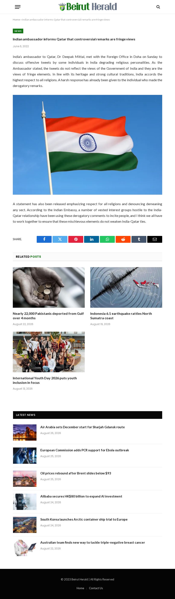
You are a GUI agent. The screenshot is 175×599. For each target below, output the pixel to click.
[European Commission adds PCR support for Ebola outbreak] (24, 455)
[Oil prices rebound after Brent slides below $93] (24, 479)
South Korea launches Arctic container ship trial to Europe (84, 519)
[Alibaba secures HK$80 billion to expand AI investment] (24, 502)
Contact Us (96, 588)
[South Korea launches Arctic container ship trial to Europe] (24, 525)
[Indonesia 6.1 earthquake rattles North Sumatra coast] (126, 287)
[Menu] (17, 7)
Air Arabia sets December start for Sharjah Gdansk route (82, 427)
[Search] (158, 7)
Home (16, 19)
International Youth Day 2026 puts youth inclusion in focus (45, 380)
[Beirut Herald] (87, 7)
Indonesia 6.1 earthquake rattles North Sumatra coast (121, 315)
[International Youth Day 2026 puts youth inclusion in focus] (49, 352)
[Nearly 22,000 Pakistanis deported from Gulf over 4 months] (49, 287)
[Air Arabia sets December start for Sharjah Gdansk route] (24, 432)
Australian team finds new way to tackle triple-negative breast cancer (92, 542)
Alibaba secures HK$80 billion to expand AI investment (81, 496)
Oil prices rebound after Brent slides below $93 (75, 473)
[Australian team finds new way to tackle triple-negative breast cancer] (24, 548)
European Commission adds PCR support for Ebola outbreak (84, 450)
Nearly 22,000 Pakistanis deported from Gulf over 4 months (48, 315)
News (18, 31)
